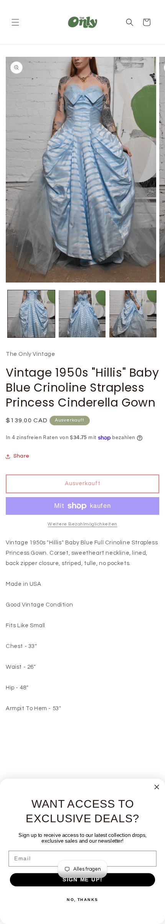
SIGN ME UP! (82, 880)
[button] (15, 22)
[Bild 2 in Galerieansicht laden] (82, 313)
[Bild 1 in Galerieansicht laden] (31, 313)
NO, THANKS (82, 900)
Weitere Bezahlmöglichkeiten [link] (82, 524)
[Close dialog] (157, 787)
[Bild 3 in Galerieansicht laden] (133, 313)
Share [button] (21, 456)
